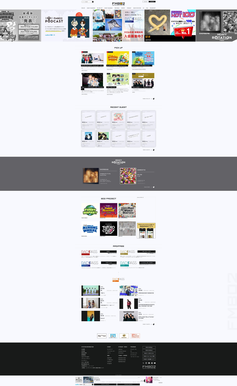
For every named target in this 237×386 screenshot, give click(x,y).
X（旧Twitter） (110, 359)
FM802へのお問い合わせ (149, 353)
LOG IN (145, 1)
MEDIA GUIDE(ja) (149, 347)
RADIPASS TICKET (122, 357)
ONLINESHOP (153, 8)
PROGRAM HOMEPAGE (128, 384)
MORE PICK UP (146, 98)
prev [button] (1, 10)
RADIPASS (109, 357)
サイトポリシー (84, 360)
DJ (143, 8)
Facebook (109, 361)
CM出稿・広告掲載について (149, 359)
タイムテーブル (134, 349)
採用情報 (83, 351)
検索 (92, 1)
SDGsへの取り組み (85, 362)
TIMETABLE (116, 8)
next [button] (219, 10)
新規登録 (152, 1)
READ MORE (147, 187)
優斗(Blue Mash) (148, 116)
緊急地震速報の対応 (85, 364)
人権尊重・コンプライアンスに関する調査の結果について (92, 367)
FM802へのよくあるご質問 (149, 356)
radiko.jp (120, 349)
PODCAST (129, 8)
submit (92, 384)
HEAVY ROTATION (137, 8)
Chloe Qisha (118, 136)
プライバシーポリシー (85, 358)
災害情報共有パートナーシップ (87, 365)
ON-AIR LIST (100, 8)
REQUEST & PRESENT (105, 384)
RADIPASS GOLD (121, 361)
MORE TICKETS (146, 324)
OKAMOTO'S (103, 116)
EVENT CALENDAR (108, 8)
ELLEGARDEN (88, 116)
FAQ (147, 8)
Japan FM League (85, 356)
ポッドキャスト (134, 354)
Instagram (109, 363)
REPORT (123, 8)
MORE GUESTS (146, 149)
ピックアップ (109, 349)
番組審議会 (83, 354)
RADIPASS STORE (122, 359)
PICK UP (83, 8)
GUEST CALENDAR (91, 8)
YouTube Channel (122, 351)
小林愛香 (149, 136)
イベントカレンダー (111, 351)
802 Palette (97, 379)
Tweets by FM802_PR (140, 197)
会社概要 (83, 349)
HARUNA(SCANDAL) (133, 116)
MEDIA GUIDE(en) (149, 350)
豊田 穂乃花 (98, 380)
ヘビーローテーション (135, 356)
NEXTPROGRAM (142, 381)
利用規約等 (80, 384)
